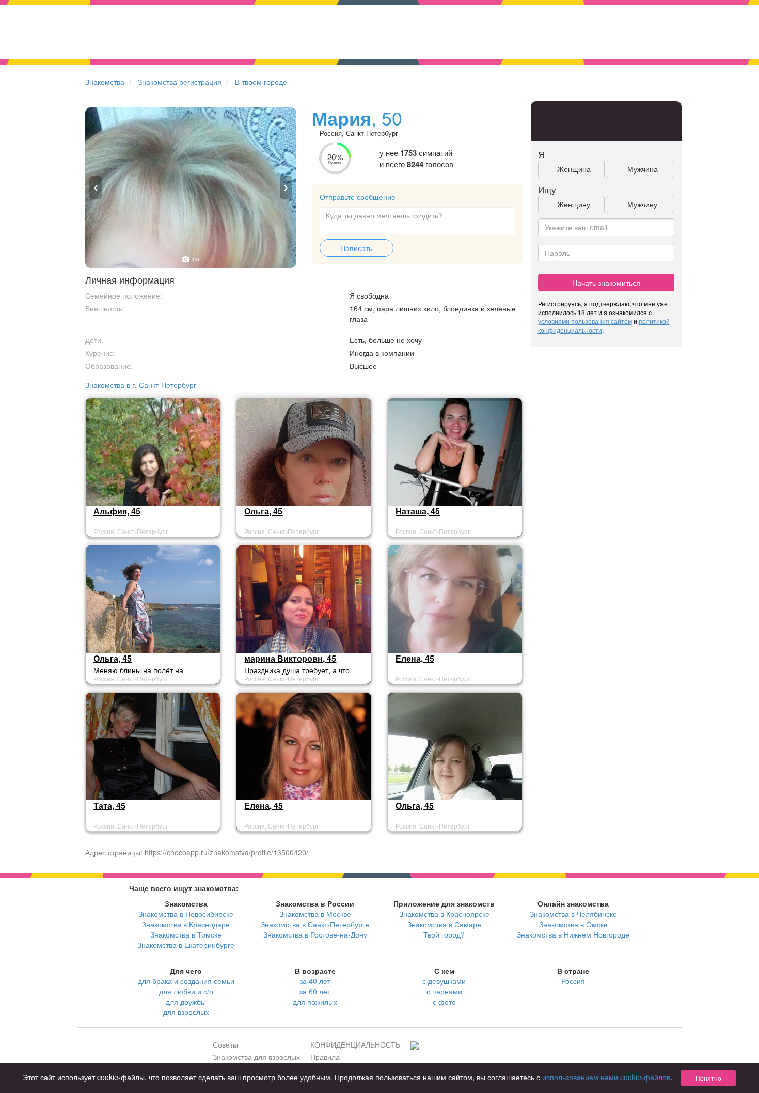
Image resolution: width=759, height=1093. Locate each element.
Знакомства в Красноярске (444, 914)
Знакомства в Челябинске (573, 914)
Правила (325, 1057)
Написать (356, 248)
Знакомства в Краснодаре (186, 924)
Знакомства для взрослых (256, 1057)
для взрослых (186, 1012)
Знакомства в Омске (573, 924)
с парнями (444, 991)
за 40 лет (314, 981)
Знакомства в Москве (315, 914)
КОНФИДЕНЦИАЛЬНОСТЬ (355, 1044)
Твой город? (444, 934)
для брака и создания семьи (186, 981)
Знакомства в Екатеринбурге (185, 945)
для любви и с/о (186, 991)
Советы (225, 1044)
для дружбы (186, 1001)
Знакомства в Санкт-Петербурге (315, 924)
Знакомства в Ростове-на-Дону (315, 934)
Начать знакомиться (606, 282)
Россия (573, 981)
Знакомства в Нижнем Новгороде (573, 934)
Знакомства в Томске (186, 934)
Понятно (708, 1077)
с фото (444, 1001)
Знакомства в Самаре (444, 924)
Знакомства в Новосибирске (185, 914)
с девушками (444, 981)
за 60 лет (314, 991)
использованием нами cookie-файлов (606, 1077)
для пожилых (315, 1001)
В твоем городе (261, 81)
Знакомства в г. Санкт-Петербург (140, 385)
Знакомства (104, 81)
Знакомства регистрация (180, 81)
